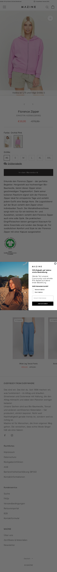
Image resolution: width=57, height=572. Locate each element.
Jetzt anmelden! (43, 304)
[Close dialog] (55, 264)
